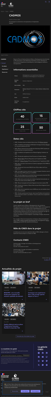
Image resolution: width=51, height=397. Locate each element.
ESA (28, 89)
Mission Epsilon (43, 142)
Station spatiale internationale (28, 220)
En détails (4, 66)
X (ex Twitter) (38, 364)
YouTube (42, 356)
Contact (47, 391)
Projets (7, 11)
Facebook (42, 352)
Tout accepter (35, 391)
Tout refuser (25, 391)
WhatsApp (42, 364)
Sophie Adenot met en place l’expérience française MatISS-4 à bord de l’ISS (13, 326)
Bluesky (42, 360)
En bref (4, 63)
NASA (24, 89)
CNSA (44, 89)
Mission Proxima (24, 161)
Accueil (2, 11)
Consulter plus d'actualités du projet (25, 336)
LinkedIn (46, 352)
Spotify (46, 364)
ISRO (40, 89)
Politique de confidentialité (10, 387)
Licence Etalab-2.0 (45, 396)
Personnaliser (15, 391)
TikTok (38, 356)
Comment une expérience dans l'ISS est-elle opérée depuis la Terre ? (36, 294)
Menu (49, 2)
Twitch (46, 356)
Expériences (5, 69)
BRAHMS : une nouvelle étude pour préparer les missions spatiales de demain (13, 294)
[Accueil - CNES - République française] (15, 377)
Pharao (47, 144)
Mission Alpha (21, 158)
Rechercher (46, 2)
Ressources (4, 72)
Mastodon (46, 360)
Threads (38, 360)
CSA (36, 89)
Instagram (38, 352)
